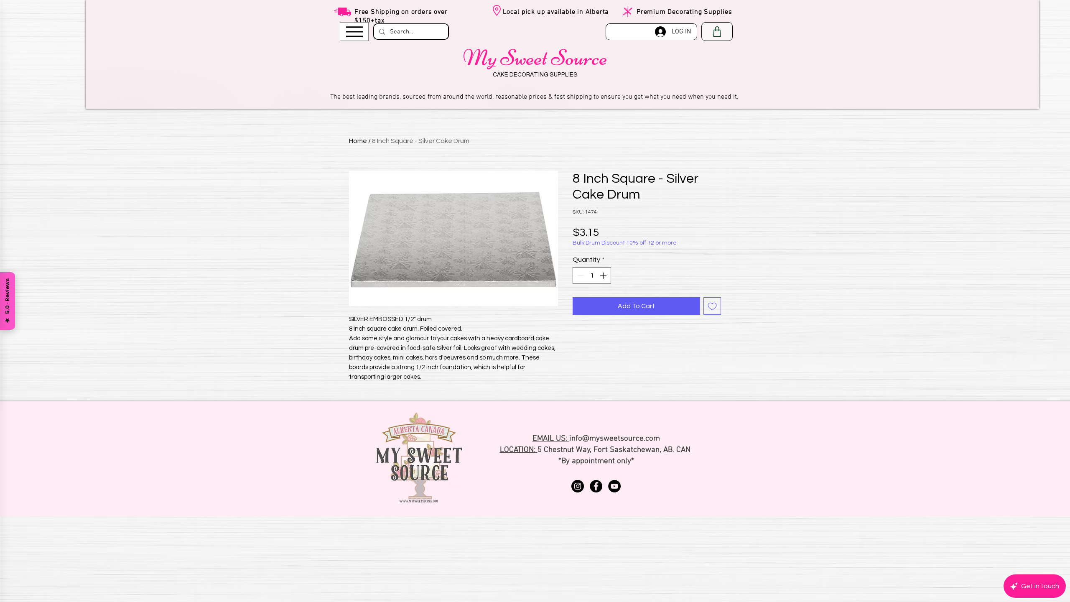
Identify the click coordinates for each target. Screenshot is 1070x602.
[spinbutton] (592, 275)
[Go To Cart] (717, 31)
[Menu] (354, 31)
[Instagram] (577, 486)
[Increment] (604, 275)
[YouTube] (614, 486)
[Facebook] (596, 486)
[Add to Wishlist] (712, 306)
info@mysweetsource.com (614, 439)
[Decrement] (580, 275)
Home (358, 141)
